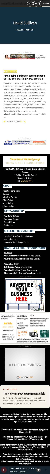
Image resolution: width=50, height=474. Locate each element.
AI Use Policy (8, 203)
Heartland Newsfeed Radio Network (18, 236)
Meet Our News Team (11, 191)
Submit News (9, 222)
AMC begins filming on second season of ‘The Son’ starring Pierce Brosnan (24, 77)
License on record (28, 421)
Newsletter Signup (11, 216)
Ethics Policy (8, 200)
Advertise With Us (10, 197)
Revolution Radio (11, 239)
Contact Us (8, 225)
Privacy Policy (8, 206)
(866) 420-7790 (27, 181)
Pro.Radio (6, 430)
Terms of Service (30, 439)
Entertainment (10, 71)
